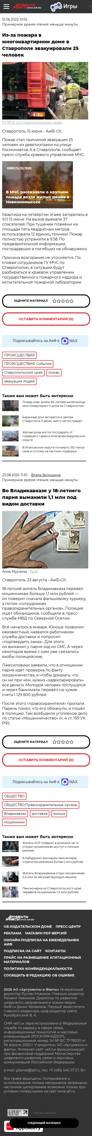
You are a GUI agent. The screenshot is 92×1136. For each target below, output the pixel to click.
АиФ (34, 571)
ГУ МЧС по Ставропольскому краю (32, 122)
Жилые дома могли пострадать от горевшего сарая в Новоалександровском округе (53, 436)
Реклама (12, 933)
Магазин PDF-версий (46, 933)
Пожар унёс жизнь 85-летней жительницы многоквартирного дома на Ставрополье (53, 404)
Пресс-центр (68, 926)
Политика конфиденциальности (38, 969)
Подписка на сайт (23, 951)
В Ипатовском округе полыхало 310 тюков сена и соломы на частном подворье (53, 449)
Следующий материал (44, 1123)
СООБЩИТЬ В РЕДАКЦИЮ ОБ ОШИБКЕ (39, 975)
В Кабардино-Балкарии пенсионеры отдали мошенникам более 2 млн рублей (52, 860)
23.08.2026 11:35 (14, 475)
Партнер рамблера (44, 1112)
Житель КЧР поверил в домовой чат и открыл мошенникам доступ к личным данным (50, 846)
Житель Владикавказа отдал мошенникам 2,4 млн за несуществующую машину (53, 875)
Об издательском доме (28, 926)
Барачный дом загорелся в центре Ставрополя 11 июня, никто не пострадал (52, 419)
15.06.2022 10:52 (14, 19)
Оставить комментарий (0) (46, 319)
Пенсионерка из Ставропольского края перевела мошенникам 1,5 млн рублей (51, 890)
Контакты (55, 951)
